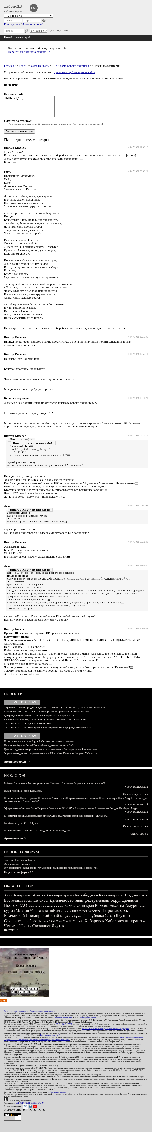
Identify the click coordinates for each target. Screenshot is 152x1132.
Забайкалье (34, 905)
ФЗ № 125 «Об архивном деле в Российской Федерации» (105, 1028)
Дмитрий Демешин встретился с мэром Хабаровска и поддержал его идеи (40, 715)
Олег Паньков (40, 65)
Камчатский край (79, 905)
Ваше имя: (11, 84)
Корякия (141, 906)
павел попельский (136, 786)
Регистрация (12, 24)
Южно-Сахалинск (35, 925)
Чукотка (11, 925)
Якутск (58, 925)
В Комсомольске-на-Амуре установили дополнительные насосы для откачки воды (45, 719)
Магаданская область (46, 911)
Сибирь (45, 921)
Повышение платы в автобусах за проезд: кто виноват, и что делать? (38, 830)
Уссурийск (78, 921)
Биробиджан (86, 895)
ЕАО (22, 905)
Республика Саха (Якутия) (106, 915)
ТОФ (52, 921)
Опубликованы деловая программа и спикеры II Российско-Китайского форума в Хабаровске (50, 753)
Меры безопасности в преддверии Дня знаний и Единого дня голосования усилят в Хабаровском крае (54, 707)
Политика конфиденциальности (42, 1011)
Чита (142, 921)
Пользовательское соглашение (16, 1011)
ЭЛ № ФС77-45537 (64, 1024)
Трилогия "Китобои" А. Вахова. (20, 860)
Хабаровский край (122, 920)
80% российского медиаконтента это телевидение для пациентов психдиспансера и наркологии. (51, 867)
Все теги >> (12, 929)
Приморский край (42, 915)
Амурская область (29, 895)
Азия (8, 895)
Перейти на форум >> (19, 872)
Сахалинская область (22, 920)
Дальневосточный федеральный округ (85, 900)
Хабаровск (94, 920)
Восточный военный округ (26, 900)
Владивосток (135, 895)
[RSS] (3, 1001)
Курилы (9, 911)
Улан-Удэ (67, 921)
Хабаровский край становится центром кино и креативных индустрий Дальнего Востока (47, 727)
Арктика (68, 895)
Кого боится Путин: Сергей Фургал (21, 823)
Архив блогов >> (15, 838)
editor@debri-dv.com (88, 1018)
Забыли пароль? (32, 24)
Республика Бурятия (71, 916)
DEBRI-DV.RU (37, 1103)
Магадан (22, 911)
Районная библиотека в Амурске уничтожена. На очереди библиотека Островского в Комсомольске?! (54, 783)
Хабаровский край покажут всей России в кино (27, 723)
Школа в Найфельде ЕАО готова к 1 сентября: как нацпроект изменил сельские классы (47, 711)
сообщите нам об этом (57, 1092)
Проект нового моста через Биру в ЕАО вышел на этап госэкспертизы (39, 741)
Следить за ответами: (18, 120)
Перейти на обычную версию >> (29, 51)
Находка (67, 911)
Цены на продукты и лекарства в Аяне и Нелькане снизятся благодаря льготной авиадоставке (50, 749)
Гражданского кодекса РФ (51, 1035)
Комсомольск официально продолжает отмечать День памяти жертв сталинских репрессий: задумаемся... (56, 815)
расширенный (59, 30)
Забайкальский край (52, 905)
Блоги (22, 65)
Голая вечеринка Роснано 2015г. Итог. (23, 790)
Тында (59, 921)
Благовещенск (111, 895)
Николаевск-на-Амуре (86, 910)
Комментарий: (14, 94)
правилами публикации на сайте (74, 72)
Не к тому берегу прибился (71, 65)
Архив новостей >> (17, 761)
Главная (9, 65)
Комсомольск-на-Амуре (116, 905)
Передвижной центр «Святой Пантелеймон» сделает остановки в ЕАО (39, 745)
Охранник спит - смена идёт (17, 864)
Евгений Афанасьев (135, 794)
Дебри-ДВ (13, 6)
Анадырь (54, 895)
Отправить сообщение (63, 1018)
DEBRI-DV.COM (23, 1103)
